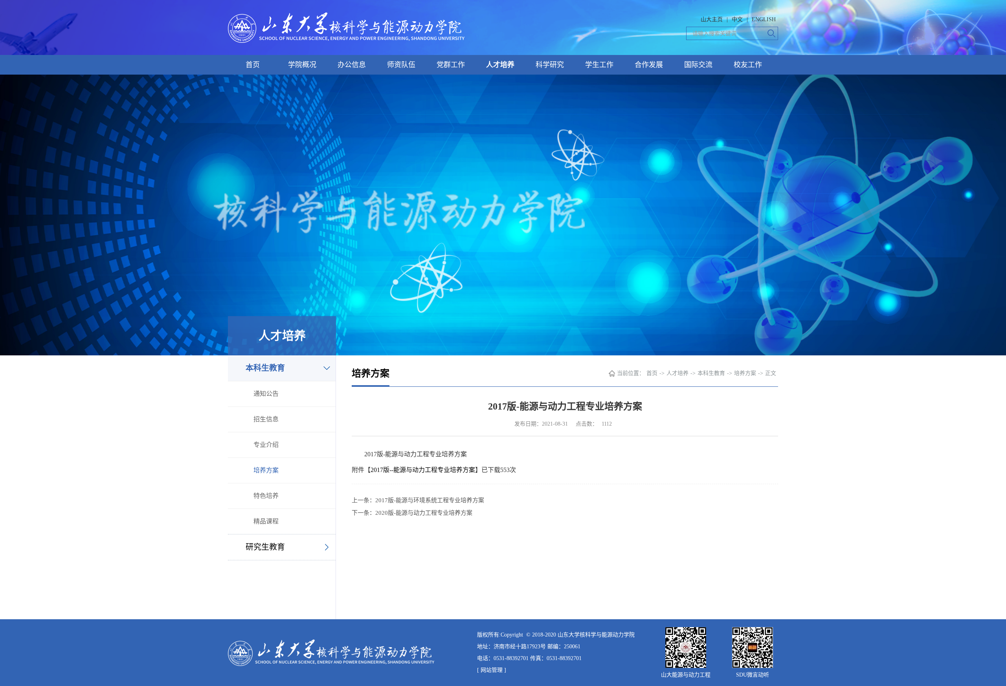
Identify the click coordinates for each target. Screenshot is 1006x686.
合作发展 (649, 65)
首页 (253, 65)
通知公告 (266, 393)
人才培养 (500, 65)
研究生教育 (265, 547)
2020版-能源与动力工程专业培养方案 (423, 513)
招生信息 (266, 419)
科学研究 (550, 65)
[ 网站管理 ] (491, 670)
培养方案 (266, 470)
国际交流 (698, 65)
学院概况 (302, 65)
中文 (737, 19)
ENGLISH (764, 19)
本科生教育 (265, 368)
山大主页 (712, 19)
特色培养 (266, 495)
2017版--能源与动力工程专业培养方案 (423, 469)
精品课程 (266, 521)
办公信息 (352, 65)
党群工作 (451, 65)
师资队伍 (401, 65)
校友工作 (748, 65)
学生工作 (599, 65)
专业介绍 (266, 444)
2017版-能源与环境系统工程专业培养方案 (429, 500)
